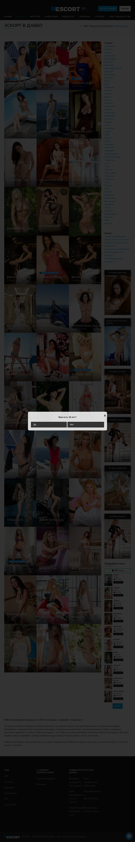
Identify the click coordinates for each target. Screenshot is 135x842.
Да (34, 424)
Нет (72, 424)
